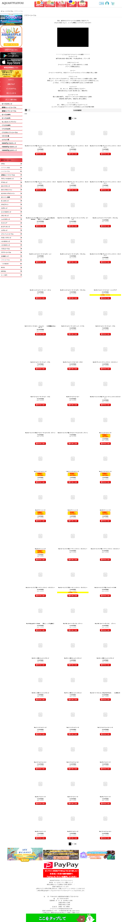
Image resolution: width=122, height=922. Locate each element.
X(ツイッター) (11, 93)
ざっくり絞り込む (11, 99)
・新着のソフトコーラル (8, 111)
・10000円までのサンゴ (9, 147)
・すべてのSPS (5, 114)
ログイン (11, 80)
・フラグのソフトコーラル (9, 132)
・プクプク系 (5, 136)
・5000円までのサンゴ (8, 143)
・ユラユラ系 (5, 139)
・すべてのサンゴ (6, 104)
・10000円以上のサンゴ (9, 150)
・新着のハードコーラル (8, 107)
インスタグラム (11, 88)
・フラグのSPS (5, 125)
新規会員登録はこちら (11, 67)
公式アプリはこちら (11, 50)
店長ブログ (11, 84)
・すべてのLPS (5, 118)
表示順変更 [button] (78, 110)
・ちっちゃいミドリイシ (8, 122)
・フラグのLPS (5, 129)
